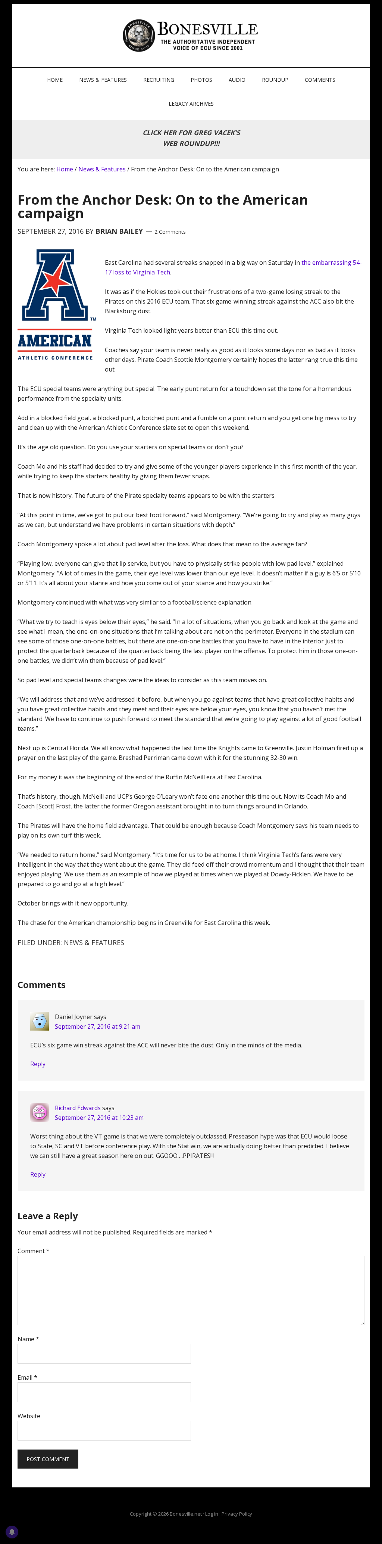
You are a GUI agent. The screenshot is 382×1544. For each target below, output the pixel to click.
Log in (211, 1513)
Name (28, 1339)
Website (29, 1416)
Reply (38, 1064)
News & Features (94, 942)
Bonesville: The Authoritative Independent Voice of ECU (192, 35)
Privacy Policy (237, 1513)
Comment (34, 1251)
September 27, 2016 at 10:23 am (99, 1117)
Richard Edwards (78, 1108)
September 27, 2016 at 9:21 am (97, 1026)
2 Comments (170, 231)
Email (27, 1377)
